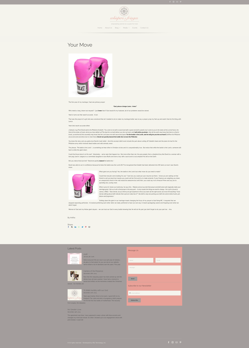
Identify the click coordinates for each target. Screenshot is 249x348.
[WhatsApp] (79, 229)
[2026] (75, 258)
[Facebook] (68, 229)
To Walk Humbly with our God (96, 290)
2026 (85, 254)
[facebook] (170, 2)
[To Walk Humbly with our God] (75, 294)
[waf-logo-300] (124, 6)
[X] (72, 229)
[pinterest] (180, 2)
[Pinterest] (86, 229)
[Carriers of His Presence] (75, 275)
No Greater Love (74, 309)
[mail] (177, 2)
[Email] (89, 229)
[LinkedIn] (75, 229)
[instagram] (173, 2)
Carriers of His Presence (93, 271)
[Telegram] (82, 229)
